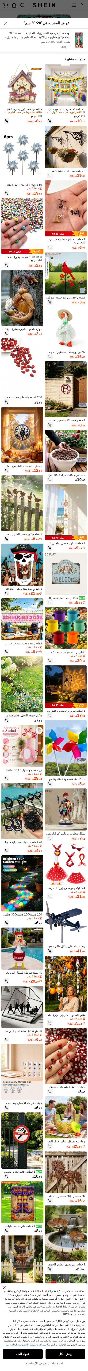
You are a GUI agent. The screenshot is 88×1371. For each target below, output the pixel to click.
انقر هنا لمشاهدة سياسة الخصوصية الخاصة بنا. (30, 1344)
